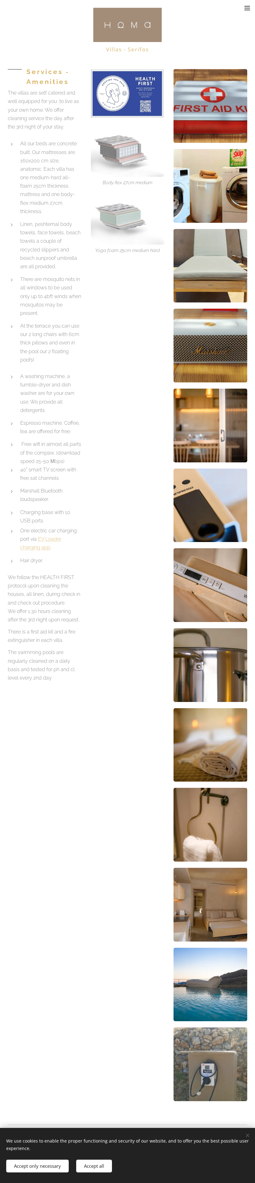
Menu (247, 8)
